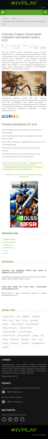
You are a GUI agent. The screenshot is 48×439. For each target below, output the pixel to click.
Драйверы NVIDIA (9, 239)
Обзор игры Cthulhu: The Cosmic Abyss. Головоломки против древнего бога (24, 288)
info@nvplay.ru (17, 392)
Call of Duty (35, 316)
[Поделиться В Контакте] (3, 116)
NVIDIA (5, 339)
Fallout (18, 320)
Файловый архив (10, 233)
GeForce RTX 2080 (25, 328)
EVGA (11, 320)
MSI (42, 335)
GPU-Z (5, 253)
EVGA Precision (8, 248)
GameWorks (34, 320)
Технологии (25, 343)
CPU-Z (5, 250)
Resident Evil (14, 339)
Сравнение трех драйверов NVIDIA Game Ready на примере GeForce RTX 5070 (24, 271)
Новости (14, 18)
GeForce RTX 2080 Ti (10, 332)
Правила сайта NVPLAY (10, 376)
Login (43, 7)
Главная (5, 18)
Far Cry (25, 320)
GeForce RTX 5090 (24, 335)
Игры (41, 339)
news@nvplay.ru (17, 402)
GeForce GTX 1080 (32, 324)
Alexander (18, 48)
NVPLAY (43, 435)
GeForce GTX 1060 (17, 324)
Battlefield (26, 316)
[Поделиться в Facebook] (10, 116)
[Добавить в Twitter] (6, 116)
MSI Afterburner (8, 245)
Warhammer (25, 339)
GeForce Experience (10, 242)
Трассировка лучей (38, 343)
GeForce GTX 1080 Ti (10, 328)
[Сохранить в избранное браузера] (17, 116)
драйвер (6, 347)
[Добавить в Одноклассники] (13, 116)
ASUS (18, 316)
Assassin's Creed (8, 316)
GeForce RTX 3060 (25, 332)
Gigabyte (35, 335)
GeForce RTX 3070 (9, 335)
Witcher (34, 339)
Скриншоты (15, 343)
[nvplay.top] (24, 3)
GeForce (5, 324)
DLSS (5, 320)
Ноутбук (5, 343)
